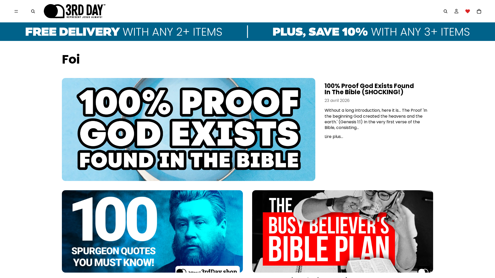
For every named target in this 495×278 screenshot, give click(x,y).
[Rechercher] (33, 11)
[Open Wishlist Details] (467, 11)
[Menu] (16, 11)
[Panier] (479, 11)
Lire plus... (334, 137)
